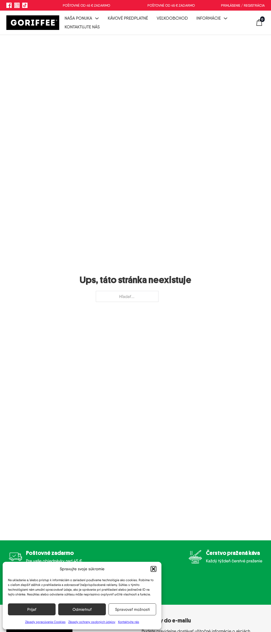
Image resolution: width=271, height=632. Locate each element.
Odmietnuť (82, 609)
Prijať (31, 609)
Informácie (208, 18)
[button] (153, 569)
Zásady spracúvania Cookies (45, 622)
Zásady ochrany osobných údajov (91, 622)
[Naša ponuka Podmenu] (97, 18)
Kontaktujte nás (128, 622)
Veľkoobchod (172, 18)
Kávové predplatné (128, 18)
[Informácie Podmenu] (225, 18)
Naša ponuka (78, 18)
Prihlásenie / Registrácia (243, 5)
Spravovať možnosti (132, 609)
